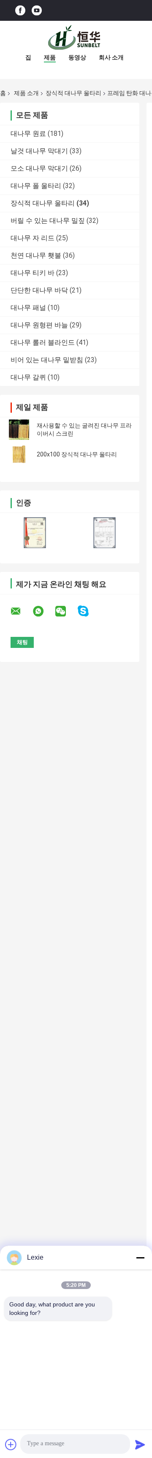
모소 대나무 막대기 (39, 168)
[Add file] (11, 1444)
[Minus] (140, 1258)
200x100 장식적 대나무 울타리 (77, 454)
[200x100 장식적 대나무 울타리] (19, 454)
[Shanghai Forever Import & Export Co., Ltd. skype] (88, 611)
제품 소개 (26, 93)
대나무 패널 (28, 308)
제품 (50, 57)
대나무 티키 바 (32, 273)
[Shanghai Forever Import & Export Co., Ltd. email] (21, 611)
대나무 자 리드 (32, 238)
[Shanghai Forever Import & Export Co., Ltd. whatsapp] (43, 611)
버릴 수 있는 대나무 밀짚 (48, 221)
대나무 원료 (28, 133)
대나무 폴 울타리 (36, 186)
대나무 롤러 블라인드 (43, 342)
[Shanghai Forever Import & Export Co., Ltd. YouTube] (36, 10)
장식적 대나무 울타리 (73, 93)
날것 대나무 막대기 (39, 151)
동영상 (77, 57)
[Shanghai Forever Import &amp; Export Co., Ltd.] (76, 38)
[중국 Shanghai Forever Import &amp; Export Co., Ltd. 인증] (35, 532)
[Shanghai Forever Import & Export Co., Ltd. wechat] (65, 611)
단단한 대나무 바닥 (39, 290)
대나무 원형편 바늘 (39, 325)
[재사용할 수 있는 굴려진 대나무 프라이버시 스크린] (19, 429)
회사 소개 (111, 57)
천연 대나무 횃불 (36, 255)
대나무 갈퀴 (28, 377)
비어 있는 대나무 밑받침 (47, 360)
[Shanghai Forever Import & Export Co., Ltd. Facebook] (20, 10)
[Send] (140, 1444)
